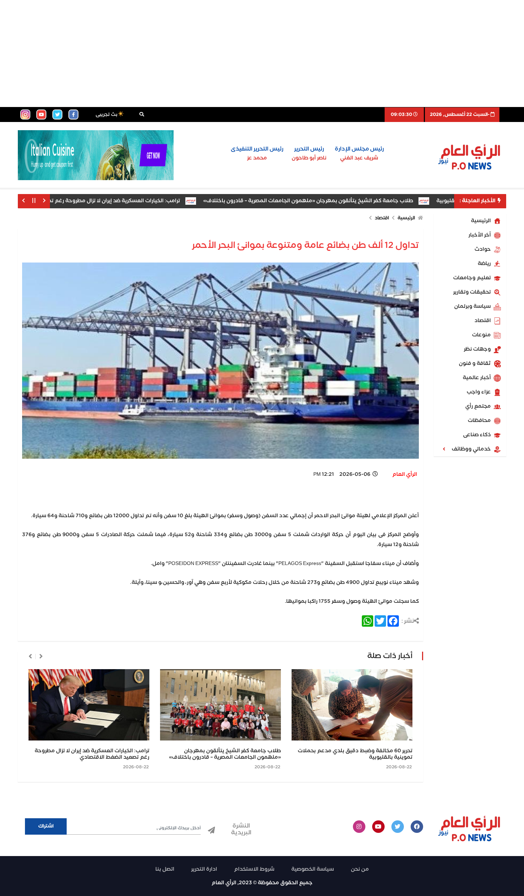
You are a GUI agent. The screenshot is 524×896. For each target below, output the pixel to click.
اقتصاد (483, 320)
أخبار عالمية (477, 377)
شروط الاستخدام (254, 869)
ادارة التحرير (204, 869)
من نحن (360, 869)
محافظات (480, 420)
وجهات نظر (478, 349)
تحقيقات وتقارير (472, 292)
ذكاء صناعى (477, 434)
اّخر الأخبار (480, 235)
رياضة (485, 263)
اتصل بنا (164, 869)
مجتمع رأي (478, 406)
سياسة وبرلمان (473, 306)
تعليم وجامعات (472, 277)
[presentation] (41, 656)
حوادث (483, 249)
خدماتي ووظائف (472, 449)
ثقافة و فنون (475, 363)
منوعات (482, 334)
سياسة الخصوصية (312, 869)
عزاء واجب (479, 392)
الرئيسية (481, 220)
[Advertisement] (262, 53)
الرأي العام (404, 474)
